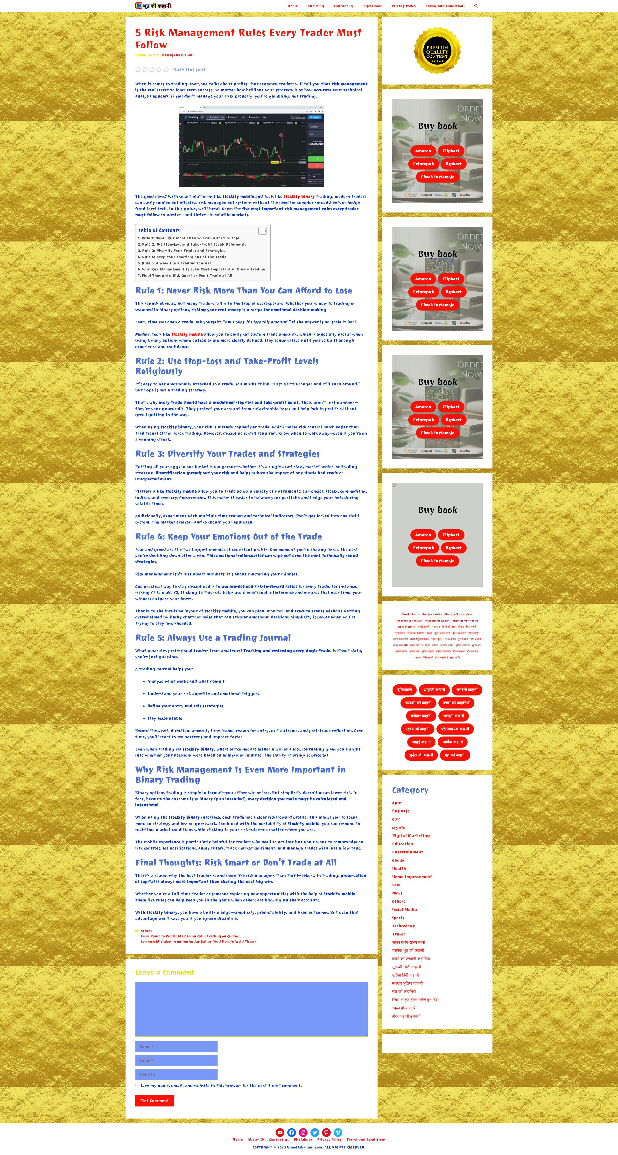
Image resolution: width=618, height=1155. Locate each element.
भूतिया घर (476, 645)
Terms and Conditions (445, 6)
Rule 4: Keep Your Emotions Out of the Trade (184, 257)
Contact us (343, 6)
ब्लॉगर (435, 645)
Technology (403, 926)
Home (293, 6)
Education (402, 844)
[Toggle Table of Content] (260, 231)
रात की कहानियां (404, 991)
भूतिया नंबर (414, 651)
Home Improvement (412, 876)
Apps (397, 803)
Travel (398, 934)
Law (396, 885)
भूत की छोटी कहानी (406, 967)
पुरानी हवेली (463, 639)
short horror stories (465, 621)
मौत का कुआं (459, 651)
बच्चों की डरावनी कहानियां (411, 959)
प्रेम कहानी (476, 639)
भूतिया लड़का (428, 651)
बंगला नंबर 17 (416, 645)
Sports (398, 918)
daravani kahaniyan (409, 621)
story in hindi (406, 627)
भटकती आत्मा (446, 645)
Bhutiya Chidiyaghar (458, 614)
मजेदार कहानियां (443, 651)
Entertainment (407, 852)
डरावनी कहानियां (400, 639)
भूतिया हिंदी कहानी (405, 975)
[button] (476, 6)
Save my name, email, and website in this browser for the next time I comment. (221, 1085)
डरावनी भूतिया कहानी (419, 639)
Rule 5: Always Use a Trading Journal (176, 263)
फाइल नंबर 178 (400, 645)
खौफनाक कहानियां (415, 633)
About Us (316, 6)
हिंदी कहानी (428, 657)
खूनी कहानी (399, 633)
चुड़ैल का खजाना (442, 633)
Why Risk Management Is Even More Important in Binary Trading (204, 269)
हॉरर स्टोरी (455, 657)
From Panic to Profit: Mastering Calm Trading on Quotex (190, 936)
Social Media (404, 909)
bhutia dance (410, 614)
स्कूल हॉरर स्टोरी (404, 1008)
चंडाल (429, 633)
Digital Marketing (411, 835)
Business (400, 811)
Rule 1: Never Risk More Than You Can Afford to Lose (190, 238)
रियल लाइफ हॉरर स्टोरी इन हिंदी (415, 1000)
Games (398, 860)
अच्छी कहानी (423, 627)
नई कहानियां (450, 639)
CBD (396, 819)
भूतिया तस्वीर (401, 651)
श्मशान (417, 657)
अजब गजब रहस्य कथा (408, 942)
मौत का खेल (472, 651)
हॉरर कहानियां (441, 657)
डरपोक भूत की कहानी (408, 950)
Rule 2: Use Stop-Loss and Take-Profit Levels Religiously (194, 244)
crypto (398, 827)
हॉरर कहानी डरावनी (406, 1016)
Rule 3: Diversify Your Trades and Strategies (183, 250)
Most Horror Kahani (437, 621)
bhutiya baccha (431, 614)
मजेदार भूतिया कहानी (407, 983)
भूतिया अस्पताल (463, 645)
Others (146, 931)
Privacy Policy (404, 6)
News (397, 893)
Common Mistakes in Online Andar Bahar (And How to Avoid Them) (198, 941)
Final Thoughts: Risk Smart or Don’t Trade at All (187, 275)
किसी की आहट (449, 627)
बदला (427, 645)
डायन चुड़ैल (436, 639)
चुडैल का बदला (459, 633)
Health (399, 868)
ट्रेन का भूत (473, 633)
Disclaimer (372, 6)
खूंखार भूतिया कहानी (467, 627)
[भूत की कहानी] (153, 6)
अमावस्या (435, 627)
